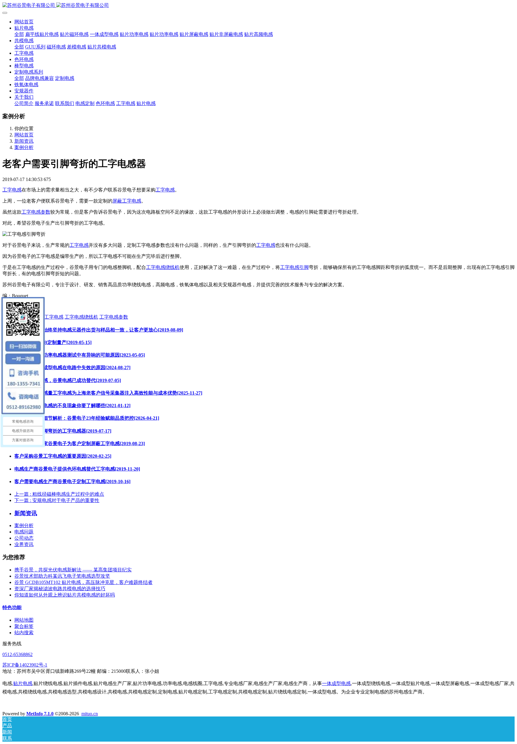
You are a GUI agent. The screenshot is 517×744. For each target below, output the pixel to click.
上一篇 (59, 494)
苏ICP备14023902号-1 (24, 664)
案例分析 (24, 147)
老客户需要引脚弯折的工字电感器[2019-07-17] (62, 430)
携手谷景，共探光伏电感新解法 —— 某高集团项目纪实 (73, 569)
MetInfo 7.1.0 (40, 713)
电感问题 (24, 531)
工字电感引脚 (294, 267)
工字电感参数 (36, 211)
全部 (19, 34)
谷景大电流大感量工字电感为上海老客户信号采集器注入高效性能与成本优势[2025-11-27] (108, 392)
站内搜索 (24, 632)
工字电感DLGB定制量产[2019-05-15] (53, 342)
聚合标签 (24, 626)
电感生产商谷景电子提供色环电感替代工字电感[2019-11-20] (77, 468)
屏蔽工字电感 (126, 200)
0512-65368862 (17, 654)
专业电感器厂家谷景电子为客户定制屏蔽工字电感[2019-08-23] (79, 443)
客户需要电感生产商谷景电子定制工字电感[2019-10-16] (72, 481)
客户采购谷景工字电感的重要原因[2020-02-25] (62, 456)
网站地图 (24, 620)
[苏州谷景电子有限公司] (258, 5)
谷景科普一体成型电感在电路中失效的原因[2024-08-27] (72, 367)
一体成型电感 (336, 683)
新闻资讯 (24, 141)
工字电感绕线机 (163, 267)
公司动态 (24, 538)
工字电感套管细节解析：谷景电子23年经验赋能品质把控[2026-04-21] (86, 418)
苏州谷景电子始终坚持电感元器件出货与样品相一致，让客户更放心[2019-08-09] (98, 329)
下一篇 (56, 500)
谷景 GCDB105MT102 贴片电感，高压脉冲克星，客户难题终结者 (83, 582)
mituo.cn (89, 713)
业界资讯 (24, 544)
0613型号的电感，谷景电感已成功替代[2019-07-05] (67, 380)
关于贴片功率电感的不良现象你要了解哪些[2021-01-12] (72, 405)
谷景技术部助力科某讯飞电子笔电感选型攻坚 (62, 576)
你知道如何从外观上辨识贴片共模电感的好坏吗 (64, 594)
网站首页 (24, 21)
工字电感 (12, 189)
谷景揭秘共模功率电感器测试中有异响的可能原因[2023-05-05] (79, 354)
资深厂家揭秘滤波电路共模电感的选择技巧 (59, 588)
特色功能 (12, 607)
